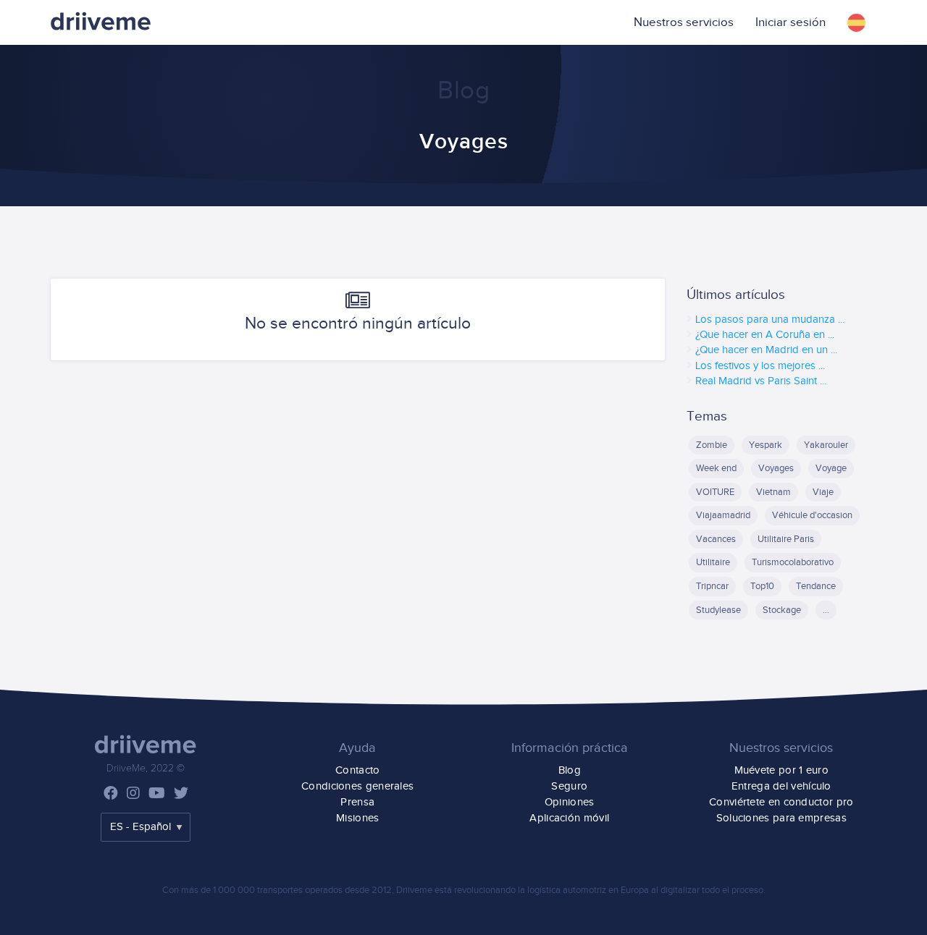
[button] (856, 22)
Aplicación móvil (569, 818)
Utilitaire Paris (786, 539)
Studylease (718, 610)
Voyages (776, 468)
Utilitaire (713, 562)
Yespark (765, 445)
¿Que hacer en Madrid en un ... (766, 350)
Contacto (357, 770)
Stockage (782, 610)
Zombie (711, 445)
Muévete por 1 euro (781, 770)
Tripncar (712, 586)
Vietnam (773, 492)
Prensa (357, 802)
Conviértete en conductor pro (781, 802)
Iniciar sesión (790, 22)
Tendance (816, 586)
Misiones (357, 818)
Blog (569, 770)
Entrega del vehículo (781, 786)
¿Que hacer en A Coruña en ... (764, 335)
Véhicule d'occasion (812, 515)
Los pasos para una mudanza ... (769, 319)
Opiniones (570, 802)
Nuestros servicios (684, 22)
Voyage (831, 468)
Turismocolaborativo (793, 562)
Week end (716, 468)
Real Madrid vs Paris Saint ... (760, 381)
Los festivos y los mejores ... (760, 366)
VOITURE (715, 492)
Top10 (762, 586)
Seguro (569, 786)
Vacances (716, 539)
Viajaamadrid (723, 515)
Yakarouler (826, 445)
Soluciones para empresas (781, 818)
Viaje (823, 492)
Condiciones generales (357, 786)
